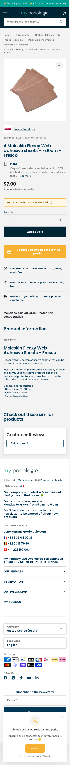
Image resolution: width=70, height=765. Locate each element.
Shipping (8, 184)
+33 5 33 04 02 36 (20, 536)
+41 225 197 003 (19, 548)
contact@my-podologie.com (25, 530)
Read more (54, 170)
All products (22, 35)
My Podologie (25, 474)
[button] (5, 13)
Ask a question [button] (20, 438)
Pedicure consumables (47, 39)
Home (7, 35)
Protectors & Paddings (21, 44)
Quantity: (9, 206)
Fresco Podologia (18, 39)
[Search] (56, 22)
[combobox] (32, 22)
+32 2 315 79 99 (18, 542)
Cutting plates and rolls (47, 35)
